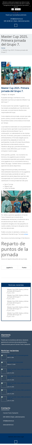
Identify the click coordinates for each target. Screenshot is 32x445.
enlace (26, 234)
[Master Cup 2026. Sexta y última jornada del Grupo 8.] (4, 371)
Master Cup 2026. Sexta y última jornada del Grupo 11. (17, 308)
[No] (30, 6)
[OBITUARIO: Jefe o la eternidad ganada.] (4, 357)
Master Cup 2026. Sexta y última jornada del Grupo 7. (17, 296)
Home (3, 48)
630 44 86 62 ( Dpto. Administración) (16, 21)
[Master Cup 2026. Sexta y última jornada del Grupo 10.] (4, 399)
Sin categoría (11, 94)
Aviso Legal (20, 436)
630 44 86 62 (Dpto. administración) (14, 417)
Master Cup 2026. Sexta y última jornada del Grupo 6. (17, 302)
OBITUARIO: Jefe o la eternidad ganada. (17, 355)
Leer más (17, 9)
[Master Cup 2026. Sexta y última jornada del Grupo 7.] (4, 378)
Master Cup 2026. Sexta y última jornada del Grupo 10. (17, 314)
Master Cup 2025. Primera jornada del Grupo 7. (15, 89)
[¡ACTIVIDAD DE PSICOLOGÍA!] (4, 364)
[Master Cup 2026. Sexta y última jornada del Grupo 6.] (4, 385)
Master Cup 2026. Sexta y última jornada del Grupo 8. (17, 290)
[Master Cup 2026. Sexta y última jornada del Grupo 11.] (4, 392)
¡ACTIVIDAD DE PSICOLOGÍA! (15, 362)
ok (12, 9)
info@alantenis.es (16, 19)
